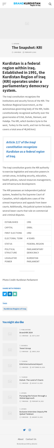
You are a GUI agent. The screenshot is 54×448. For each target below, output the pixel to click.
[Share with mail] (15, 294)
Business (24, 345)
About (20, 439)
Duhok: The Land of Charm (31, 380)
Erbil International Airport (31, 364)
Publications (26, 330)
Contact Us (31, 439)
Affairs (16, 44)
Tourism (24, 361)
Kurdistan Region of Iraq (15, 308)
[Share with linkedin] (10, 294)
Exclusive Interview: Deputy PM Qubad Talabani (33, 412)
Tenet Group (25, 348)
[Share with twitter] (5, 294)
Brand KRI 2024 (26, 332)
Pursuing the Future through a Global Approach (33, 396)
